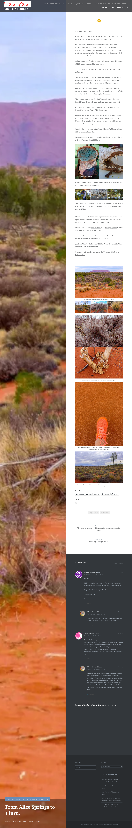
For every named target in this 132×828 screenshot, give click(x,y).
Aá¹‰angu (93, 230)
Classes (89, 4)
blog (90, 513)
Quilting (79, 4)
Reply (121, 572)
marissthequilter (106, 798)
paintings (78, 244)
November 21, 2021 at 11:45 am (93, 574)
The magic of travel (29, 799)
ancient (105, 239)
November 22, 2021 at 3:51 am (93, 636)
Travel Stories (114, 4)
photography (105, 513)
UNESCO (99, 244)
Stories (125, 4)
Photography (100, 4)
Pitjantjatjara (95, 228)
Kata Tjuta (83, 247)
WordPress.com (113, 824)
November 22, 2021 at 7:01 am (96, 669)
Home (46, 4)
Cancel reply (110, 705)
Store (104, 7)
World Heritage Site (111, 244)
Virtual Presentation (119, 7)
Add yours (118, 563)
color (96, 513)
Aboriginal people (111, 228)
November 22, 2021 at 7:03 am (96, 614)
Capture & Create (57, 4)
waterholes (86, 239)
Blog (70, 4)
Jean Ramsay (98, 705)
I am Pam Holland (16, 9)
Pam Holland (16, 821)
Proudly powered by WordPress (89, 824)
